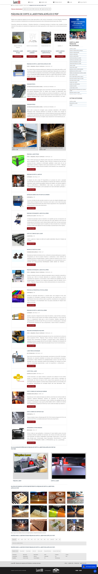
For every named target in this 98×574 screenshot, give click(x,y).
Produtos (58, 2)
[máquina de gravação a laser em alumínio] (18, 281)
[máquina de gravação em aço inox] (18, 342)
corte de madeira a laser (75, 61)
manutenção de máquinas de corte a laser (78, 90)
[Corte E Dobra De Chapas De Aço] (18, 423)
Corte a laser (73, 101)
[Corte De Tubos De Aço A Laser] (18, 245)
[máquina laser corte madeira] (38, 498)
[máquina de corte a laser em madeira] (20, 511)
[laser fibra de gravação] (18, 362)
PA (59, 539)
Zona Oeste (28, 551)
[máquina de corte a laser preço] (75, 525)
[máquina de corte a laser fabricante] (57, 498)
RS (38, 539)
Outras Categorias (76, 98)
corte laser (72, 65)
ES (25, 539)
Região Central (15, 551)
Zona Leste (40, 551)
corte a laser (73, 48)
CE (47, 539)
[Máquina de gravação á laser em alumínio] (18, 224)
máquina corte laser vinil (45, 9)
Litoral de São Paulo (56, 551)
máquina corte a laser (75, 92)
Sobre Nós (44, 2)
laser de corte (73, 86)
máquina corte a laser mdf (28, 9)
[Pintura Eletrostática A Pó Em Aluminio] (18, 301)
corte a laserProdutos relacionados (74, 43)
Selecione (14, 539)
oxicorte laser (37, 9)
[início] (16, 2)
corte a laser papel (74, 56)
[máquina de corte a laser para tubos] (20, 525)
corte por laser (73, 67)
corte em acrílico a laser (75, 63)
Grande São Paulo (47, 551)
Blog (70, 2)
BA (44, 539)
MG (22, 539)
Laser (71, 105)
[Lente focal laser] (18, 382)
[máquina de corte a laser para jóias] (38, 525)
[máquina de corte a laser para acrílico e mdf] (25, 135)
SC (35, 539)
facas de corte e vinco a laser (76, 78)
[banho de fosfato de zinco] (18, 261)
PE (41, 539)
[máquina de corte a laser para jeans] (20, 498)
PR (31, 539)
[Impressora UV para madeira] (18, 439)
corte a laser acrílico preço (76, 50)
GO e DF (52, 539)
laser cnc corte (73, 82)
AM (56, 539)
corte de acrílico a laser (75, 58)
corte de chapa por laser (75, 59)
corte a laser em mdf (74, 52)
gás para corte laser (74, 80)
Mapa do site (83, 563)
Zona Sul (34, 551)
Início (31, 2)
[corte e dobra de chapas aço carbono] (18, 403)
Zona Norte (22, 551)
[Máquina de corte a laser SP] (18, 186)
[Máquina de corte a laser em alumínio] (18, 321)
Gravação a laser (73, 103)
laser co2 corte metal (75, 84)
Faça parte (83, 2)
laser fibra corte (74, 87)
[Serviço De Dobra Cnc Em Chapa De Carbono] (18, 206)
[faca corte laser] (57, 525)
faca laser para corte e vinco (76, 76)
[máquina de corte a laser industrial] (75, 498)
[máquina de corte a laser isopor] (57, 511)
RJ (18, 539)
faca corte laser (73, 74)
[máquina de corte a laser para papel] (75, 511)
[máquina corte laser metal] (38, 511)
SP (28, 539)
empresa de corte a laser (75, 71)
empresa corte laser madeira (76, 69)
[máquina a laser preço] (18, 165)
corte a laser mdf (74, 54)
